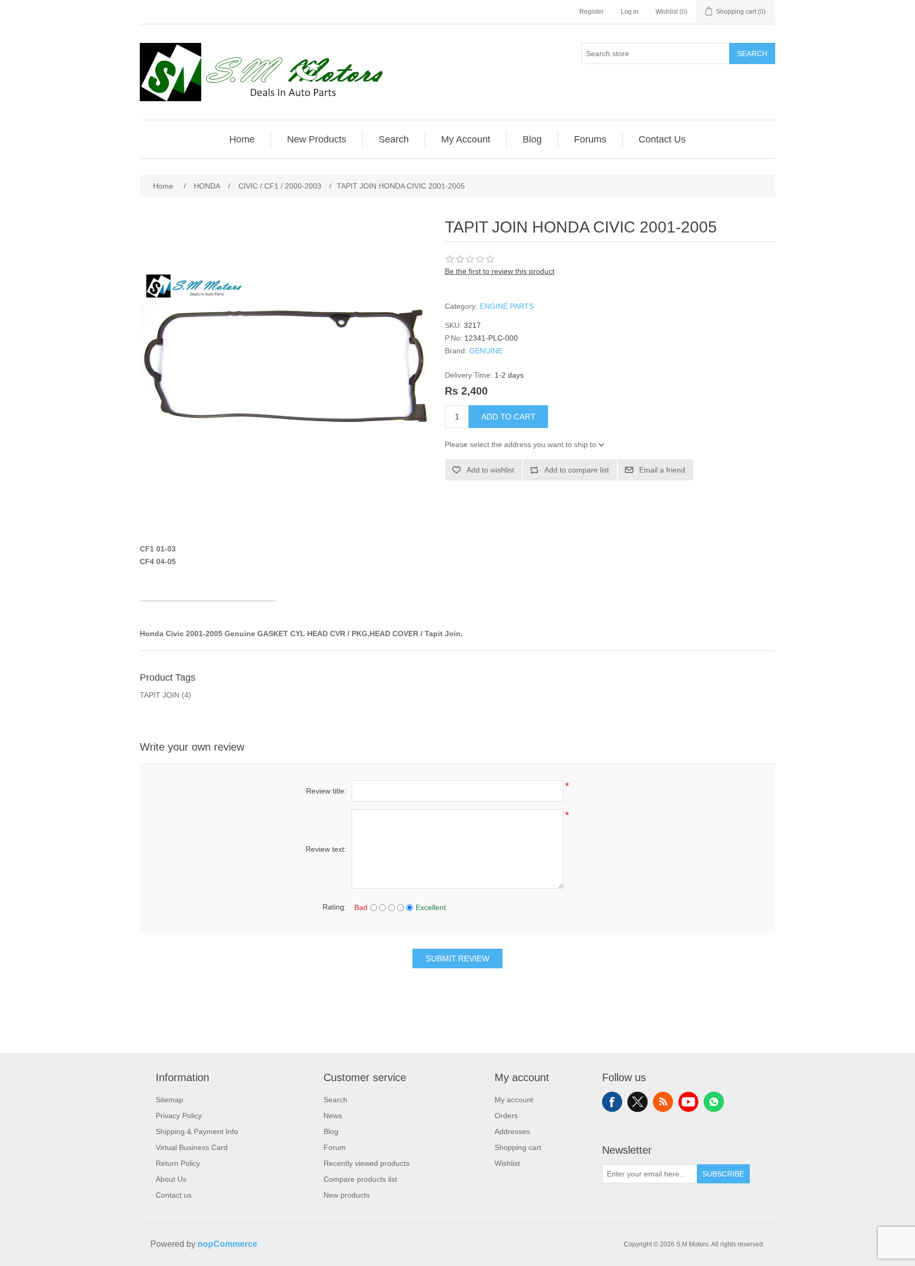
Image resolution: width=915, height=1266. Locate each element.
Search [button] (394, 139)
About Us (171, 1179)
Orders (506, 1115)
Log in (630, 11)
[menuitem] (242, 139)
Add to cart (508, 416)
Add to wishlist (490, 470)
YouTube (688, 1102)
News (333, 1115)
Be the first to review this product (499, 271)
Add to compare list (576, 470)
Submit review (457, 958)
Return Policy (178, 1163)
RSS (663, 1102)
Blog (331, 1131)
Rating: (334, 907)
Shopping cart (518, 1147)
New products (347, 1195)
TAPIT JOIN (160, 695)
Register (591, 11)
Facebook (612, 1102)
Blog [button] (532, 139)
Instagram (714, 1102)
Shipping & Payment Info (197, 1131)
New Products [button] (316, 139)
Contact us (174, 1195)
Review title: (326, 791)
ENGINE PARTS (507, 306)
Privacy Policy (179, 1115)
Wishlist (507, 1163)
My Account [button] (465, 139)
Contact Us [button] (662, 139)
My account (514, 1099)
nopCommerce (227, 1244)
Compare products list (360, 1179)
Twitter (637, 1102)
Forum (335, 1147)
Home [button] (242, 139)
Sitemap (169, 1099)
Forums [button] (590, 139)
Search (752, 53)
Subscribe (723, 1174)
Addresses (512, 1131)
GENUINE (486, 350)
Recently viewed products (366, 1163)
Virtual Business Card (192, 1147)
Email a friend (662, 470)
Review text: (326, 849)
